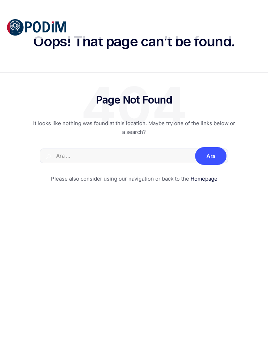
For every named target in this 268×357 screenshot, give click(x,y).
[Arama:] (134, 156)
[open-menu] (257, 27)
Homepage (204, 178)
